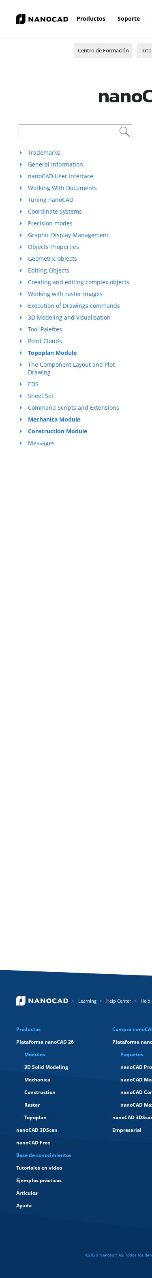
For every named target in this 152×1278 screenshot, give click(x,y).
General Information (55, 164)
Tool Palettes (45, 329)
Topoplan (35, 1117)
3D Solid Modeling (46, 1067)
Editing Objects (48, 270)
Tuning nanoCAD (50, 199)
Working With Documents (62, 188)
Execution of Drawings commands (74, 305)
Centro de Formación (103, 50)
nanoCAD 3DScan (37, 1130)
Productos (91, 18)
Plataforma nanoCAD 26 (45, 1041)
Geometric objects (52, 258)
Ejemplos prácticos (39, 1180)
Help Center (118, 1001)
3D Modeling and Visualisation (69, 317)
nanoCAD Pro (136, 1067)
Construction (40, 1092)
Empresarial (126, 1130)
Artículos (27, 1192)
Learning (87, 1001)
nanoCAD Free (33, 1142)
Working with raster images (65, 294)
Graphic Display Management (68, 235)
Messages (41, 443)
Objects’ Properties (53, 247)
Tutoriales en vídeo (39, 1167)
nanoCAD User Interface (60, 176)
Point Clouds (45, 341)
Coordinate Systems (55, 211)
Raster (32, 1104)
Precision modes (50, 223)
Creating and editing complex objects (78, 282)
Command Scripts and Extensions (73, 407)
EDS (33, 384)
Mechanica (37, 1079)
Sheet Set (41, 396)
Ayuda (24, 1205)
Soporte (129, 18)
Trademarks (44, 152)
